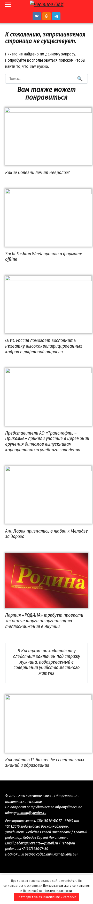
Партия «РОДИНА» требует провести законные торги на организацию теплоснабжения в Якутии (44, 620)
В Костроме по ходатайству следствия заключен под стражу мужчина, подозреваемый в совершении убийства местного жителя (46, 662)
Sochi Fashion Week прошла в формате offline (43, 256)
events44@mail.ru (44, 843)
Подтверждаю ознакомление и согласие (46, 897)
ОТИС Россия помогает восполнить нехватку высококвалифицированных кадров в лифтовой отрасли (43, 346)
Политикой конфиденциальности (47, 891)
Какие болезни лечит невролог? (37, 172)
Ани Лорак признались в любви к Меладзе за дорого (46, 533)
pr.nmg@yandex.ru (31, 813)
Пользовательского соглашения (66, 885)
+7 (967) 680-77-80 (35, 848)
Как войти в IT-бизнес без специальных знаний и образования (44, 762)
